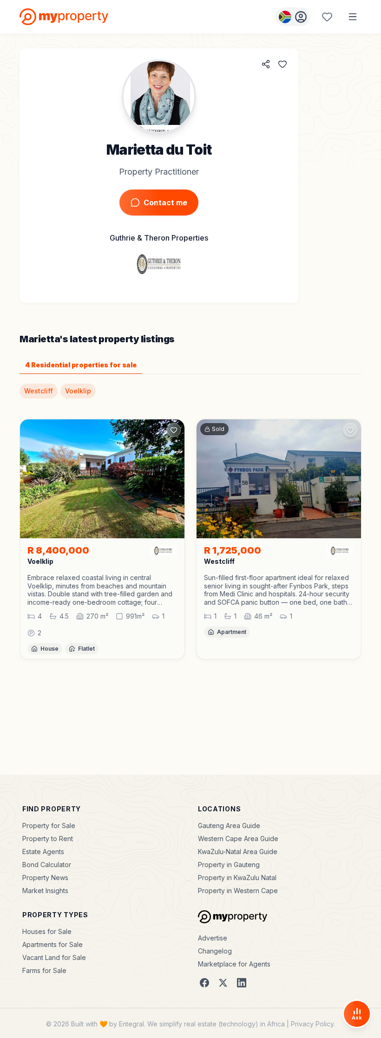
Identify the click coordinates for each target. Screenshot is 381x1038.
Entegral (131, 1024)
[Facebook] (204, 982)
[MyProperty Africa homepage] (232, 916)
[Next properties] (361, 546)
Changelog (215, 951)
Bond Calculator (46, 864)
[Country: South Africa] (293, 16)
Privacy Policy (312, 1024)
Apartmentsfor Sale (52, 944)
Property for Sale (48, 825)
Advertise (212, 938)
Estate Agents (43, 851)
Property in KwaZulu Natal (237, 877)
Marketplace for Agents (234, 964)
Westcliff (38, 391)
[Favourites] (327, 16)
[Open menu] (352, 17)
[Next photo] (173, 478)
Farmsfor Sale (44, 970)
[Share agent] (265, 64)
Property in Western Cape (238, 890)
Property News (45, 877)
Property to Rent (47, 838)
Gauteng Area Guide (229, 825)
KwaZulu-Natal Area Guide (237, 851)
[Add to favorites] (282, 64)
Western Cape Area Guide (238, 838)
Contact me (165, 202)
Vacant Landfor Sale (54, 957)
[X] (223, 982)
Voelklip (78, 391)
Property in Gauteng (229, 864)
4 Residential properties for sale (81, 365)
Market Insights (45, 890)
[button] (102, 590)
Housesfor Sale (47, 931)
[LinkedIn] (241, 982)
